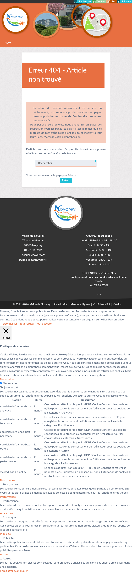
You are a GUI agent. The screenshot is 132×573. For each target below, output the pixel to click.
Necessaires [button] (7, 379)
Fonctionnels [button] (7, 480)
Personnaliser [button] (9, 323)
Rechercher (85, 2)
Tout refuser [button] (27, 323)
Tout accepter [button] (44, 323)
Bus (114, 2)
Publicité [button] (5, 534)
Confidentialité (101, 304)
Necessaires (10, 383)
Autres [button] (4, 554)
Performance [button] (8, 497)
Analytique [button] (6, 513)
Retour (66, 180)
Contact (101, 2)
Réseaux (126, 2)
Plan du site (60, 304)
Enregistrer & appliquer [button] (14, 571)
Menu (8, 43)
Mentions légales (80, 304)
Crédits (117, 304)
